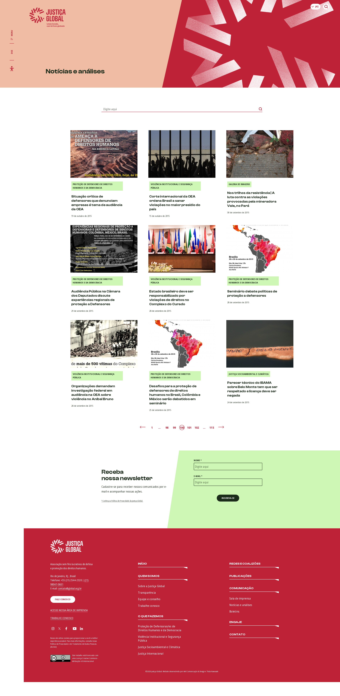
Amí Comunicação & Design (194, 671)
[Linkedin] (81, 629)
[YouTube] (74, 629)
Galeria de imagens (239, 184)
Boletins (234, 611)
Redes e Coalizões (244, 563)
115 (211, 427)
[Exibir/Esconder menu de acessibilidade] (12, 68)
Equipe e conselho (149, 599)
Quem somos (148, 576)
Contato (237, 634)
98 (166, 427)
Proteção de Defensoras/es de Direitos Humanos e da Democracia (159, 628)
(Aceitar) (53, 647)
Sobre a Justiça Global (151, 586)
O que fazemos (150, 616)
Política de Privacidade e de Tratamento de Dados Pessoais (73, 644)
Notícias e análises (240, 605)
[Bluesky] (89, 629)
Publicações (240, 576)
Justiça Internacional (150, 653)
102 (197, 427)
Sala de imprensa (240, 598)
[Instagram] (53, 629)
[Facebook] (66, 629)
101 (189, 427)
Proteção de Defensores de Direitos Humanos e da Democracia (93, 186)
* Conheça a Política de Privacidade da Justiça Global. (122, 501)
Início (142, 563)
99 (174, 427)
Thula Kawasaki (212, 671)
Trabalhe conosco (149, 606)
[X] (59, 629)
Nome (198, 460)
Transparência (147, 592)
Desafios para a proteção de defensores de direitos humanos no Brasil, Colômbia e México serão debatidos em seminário (174, 394)
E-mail (198, 476)
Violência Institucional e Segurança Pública (171, 186)
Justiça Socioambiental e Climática (249, 374)
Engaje (235, 622)
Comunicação (241, 588)
